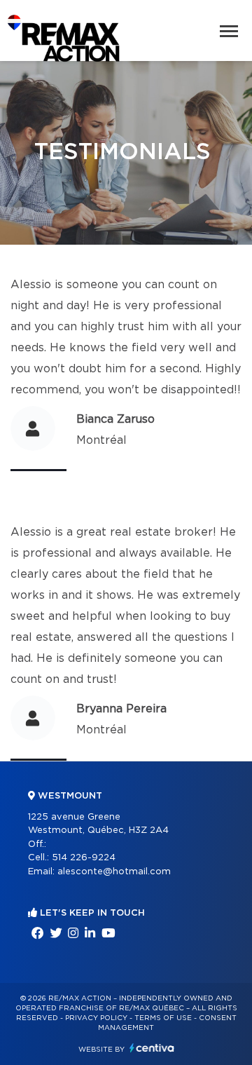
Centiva (152, 1047)
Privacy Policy (96, 1018)
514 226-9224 (83, 857)
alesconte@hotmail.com (114, 871)
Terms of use (163, 1018)
